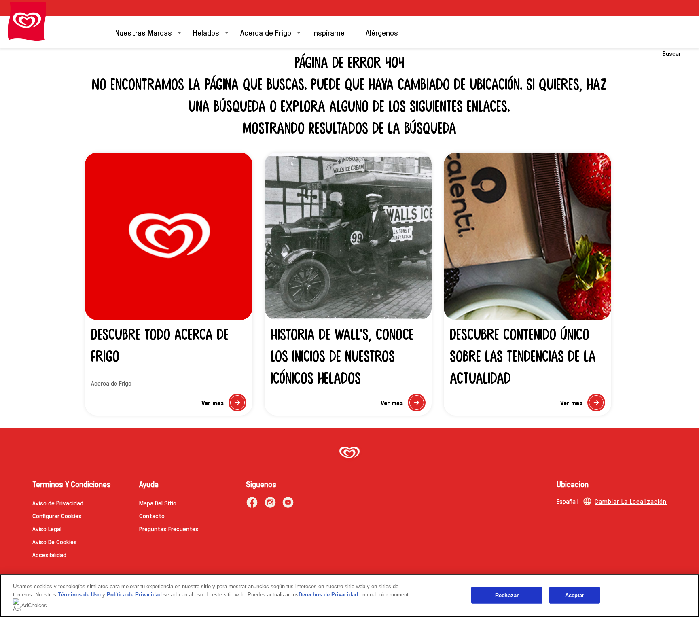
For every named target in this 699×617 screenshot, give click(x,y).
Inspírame (328, 32)
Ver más (223, 404)
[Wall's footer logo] (349, 453)
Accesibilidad (49, 554)
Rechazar (507, 595)
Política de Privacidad (135, 595)
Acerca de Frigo (265, 32)
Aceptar (575, 595)
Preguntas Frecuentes (169, 528)
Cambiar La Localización (631, 501)
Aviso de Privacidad (57, 502)
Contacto (152, 515)
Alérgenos (382, 32)
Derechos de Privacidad (328, 595)
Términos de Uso (79, 595)
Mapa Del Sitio (157, 502)
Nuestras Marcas (143, 32)
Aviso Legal (46, 528)
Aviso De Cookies (54, 541)
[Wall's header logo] (27, 21)
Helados (206, 32)
